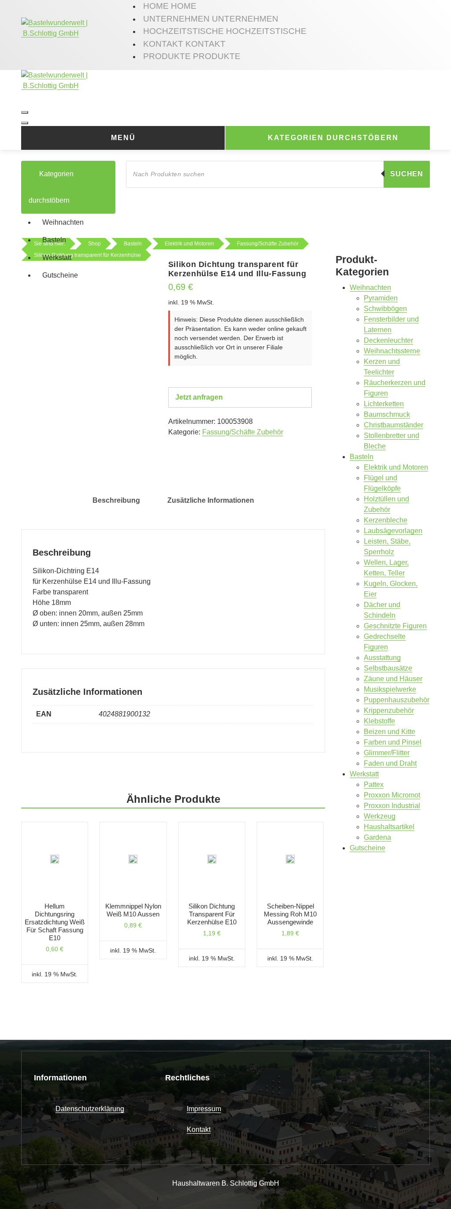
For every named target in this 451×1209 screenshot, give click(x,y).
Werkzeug (380, 816)
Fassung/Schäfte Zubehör (242, 432)
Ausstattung (382, 657)
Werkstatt (56, 257)
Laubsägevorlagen (393, 530)
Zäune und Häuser (393, 678)
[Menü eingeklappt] (24, 112)
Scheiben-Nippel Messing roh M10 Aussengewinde (290, 914)
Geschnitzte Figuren (395, 626)
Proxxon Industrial (392, 805)
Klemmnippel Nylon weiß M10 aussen (133, 910)
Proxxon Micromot (392, 795)
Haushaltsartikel (389, 827)
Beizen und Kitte (389, 731)
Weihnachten (63, 222)
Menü (123, 137)
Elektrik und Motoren (396, 467)
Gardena (377, 837)
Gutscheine (60, 275)
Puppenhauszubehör (396, 700)
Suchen (406, 174)
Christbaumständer (393, 425)
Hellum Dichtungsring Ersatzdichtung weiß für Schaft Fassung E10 (55, 922)
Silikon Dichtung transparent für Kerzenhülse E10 (212, 914)
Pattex (374, 784)
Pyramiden (381, 298)
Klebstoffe (379, 721)
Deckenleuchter (388, 340)
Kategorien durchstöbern (333, 137)
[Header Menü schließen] (24, 123)
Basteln (54, 240)
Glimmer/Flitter (387, 753)
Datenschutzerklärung (89, 1109)
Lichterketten (384, 404)
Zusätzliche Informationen (210, 500)
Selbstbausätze (388, 668)
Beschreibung (116, 500)
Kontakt (199, 1129)
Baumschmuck (387, 414)
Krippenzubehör (389, 710)
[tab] (116, 501)
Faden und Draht (390, 763)
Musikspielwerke (390, 689)
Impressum (204, 1109)
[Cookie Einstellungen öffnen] (19, 1189)
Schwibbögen (385, 308)
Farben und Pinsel (392, 742)
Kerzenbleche (385, 520)
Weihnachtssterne (392, 351)
